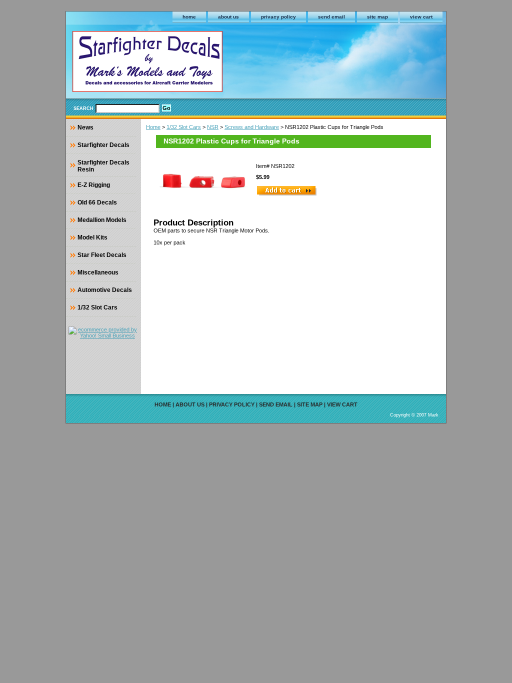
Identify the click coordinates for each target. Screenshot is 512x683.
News (86, 127)
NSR (212, 127)
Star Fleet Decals (102, 255)
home (189, 17)
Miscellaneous (98, 272)
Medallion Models (102, 220)
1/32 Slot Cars (183, 127)
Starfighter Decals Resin (104, 166)
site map (377, 17)
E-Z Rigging (94, 185)
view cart (421, 17)
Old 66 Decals (97, 202)
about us (228, 17)
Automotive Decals (105, 290)
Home (153, 127)
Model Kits (93, 237)
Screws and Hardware (251, 127)
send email (331, 17)
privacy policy (278, 17)
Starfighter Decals (104, 145)
